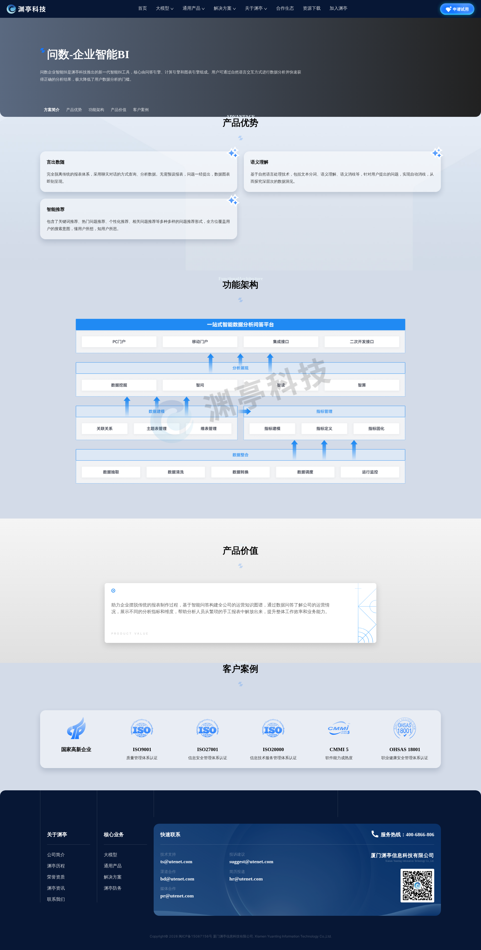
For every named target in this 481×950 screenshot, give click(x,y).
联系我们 (56, 899)
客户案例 (141, 110)
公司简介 (56, 854)
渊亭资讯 (56, 888)
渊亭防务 (113, 888)
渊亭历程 (56, 865)
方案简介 (52, 110)
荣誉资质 (56, 877)
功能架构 (96, 110)
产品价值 (118, 110)
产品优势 (74, 110)
